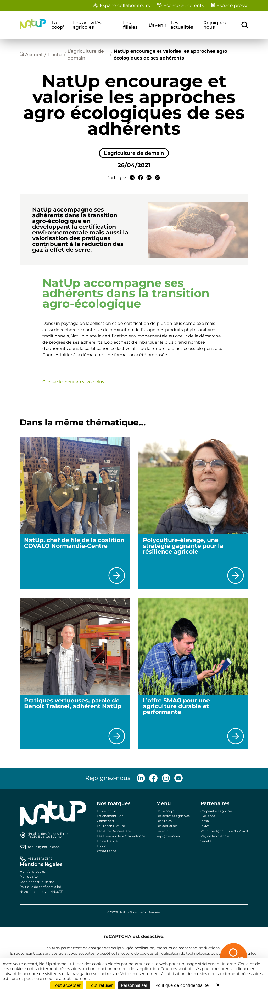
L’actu (55, 54)
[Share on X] (157, 177)
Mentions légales (33, 871)
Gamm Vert (105, 821)
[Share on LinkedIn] (132, 177)
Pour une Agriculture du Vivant (224, 831)
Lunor (101, 846)
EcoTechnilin (106, 811)
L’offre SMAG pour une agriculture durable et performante (176, 706)
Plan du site (29, 876)
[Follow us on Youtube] (178, 778)
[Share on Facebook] (140, 177)
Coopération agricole (216, 811)
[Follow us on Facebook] (153, 778)
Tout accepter (67, 985)
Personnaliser (134, 985)
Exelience (207, 816)
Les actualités (182, 25)
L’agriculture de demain (86, 54)
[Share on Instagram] (149, 177)
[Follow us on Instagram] (166, 778)
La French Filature (111, 826)
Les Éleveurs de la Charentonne (121, 836)
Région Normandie (214, 836)
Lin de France (107, 841)
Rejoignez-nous (215, 25)
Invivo (204, 826)
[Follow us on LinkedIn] (141, 778)
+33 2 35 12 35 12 (40, 858)
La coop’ (58, 25)
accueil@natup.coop (44, 847)
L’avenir (157, 25)
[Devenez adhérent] (213, 957)
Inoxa (204, 821)
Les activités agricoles (87, 25)
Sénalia (205, 841)
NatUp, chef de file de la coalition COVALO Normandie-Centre (74, 543)
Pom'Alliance (106, 851)
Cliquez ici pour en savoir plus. (73, 381)
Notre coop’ (165, 811)
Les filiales (130, 25)
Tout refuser (101, 985)
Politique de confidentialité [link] (182, 985)
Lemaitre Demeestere (114, 831)
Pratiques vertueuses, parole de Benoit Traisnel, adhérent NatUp (74, 703)
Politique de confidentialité (40, 887)
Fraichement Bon (110, 816)
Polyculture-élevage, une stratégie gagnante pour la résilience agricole (183, 546)
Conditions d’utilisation (37, 882)
